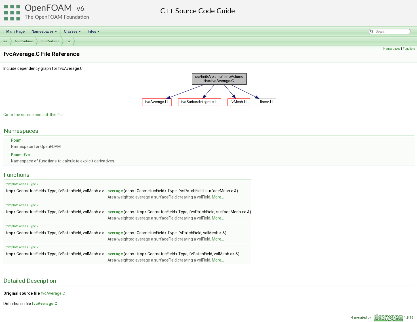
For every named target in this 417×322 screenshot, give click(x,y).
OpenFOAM (48, 8)
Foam (16, 140)
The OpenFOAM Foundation (57, 17)
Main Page (15, 31)
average (115, 191)
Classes (73, 33)
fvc (68, 41)
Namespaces (44, 33)
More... (218, 197)
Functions (409, 49)
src (5, 41)
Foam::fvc (20, 154)
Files (94, 33)
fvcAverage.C (53, 293)
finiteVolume (24, 41)
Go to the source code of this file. (33, 114)
